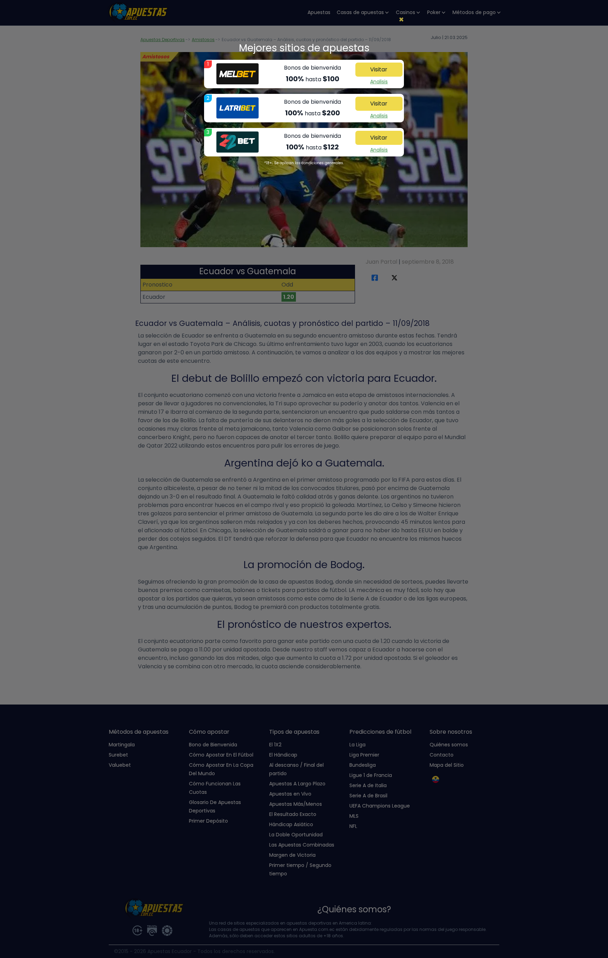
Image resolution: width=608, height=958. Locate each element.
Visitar (378, 69)
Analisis (379, 81)
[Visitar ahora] (237, 73)
